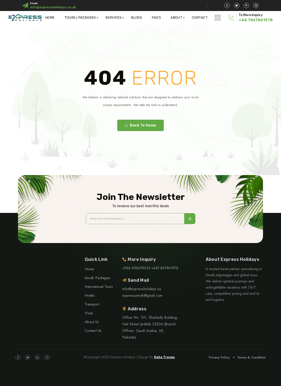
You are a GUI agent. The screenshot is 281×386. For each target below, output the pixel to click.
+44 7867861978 (256, 20)
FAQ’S (156, 18)
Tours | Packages (80, 18)
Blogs (136, 18)
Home (50, 18)
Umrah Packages (97, 277)
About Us (92, 321)
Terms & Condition (251, 357)
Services (113, 18)
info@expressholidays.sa (141, 288)
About (176, 18)
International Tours (99, 286)
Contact (200, 18)
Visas (89, 313)
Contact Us (93, 330)
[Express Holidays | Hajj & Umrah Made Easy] (25, 17)
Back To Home (143, 125)
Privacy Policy (219, 357)
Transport (92, 304)
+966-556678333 (136, 268)
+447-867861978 (164, 268)
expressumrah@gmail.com (142, 295)
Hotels (90, 295)
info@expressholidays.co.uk (53, 7)
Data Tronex (164, 357)
